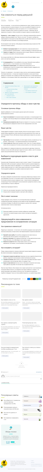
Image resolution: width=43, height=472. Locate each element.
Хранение (26, 419)
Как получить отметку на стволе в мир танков (31, 348)
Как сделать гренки (27, 300)
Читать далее (5, 308)
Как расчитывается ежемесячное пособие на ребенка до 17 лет (10, 348)
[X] (34, 279)
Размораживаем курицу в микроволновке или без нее (11, 408)
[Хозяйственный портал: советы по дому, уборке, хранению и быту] (4, 4)
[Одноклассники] (31, 279)
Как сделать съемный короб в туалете (9, 323)
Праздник (26, 400)
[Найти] (41, 3)
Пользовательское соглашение (36, 465)
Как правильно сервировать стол (11, 418)
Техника (25, 410)
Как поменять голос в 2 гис (8, 300)
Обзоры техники (10, 432)
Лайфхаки (26, 396)
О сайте (32, 460)
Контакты (32, 462)
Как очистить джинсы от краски (10, 413)
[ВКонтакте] (28, 279)
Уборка (25, 414)
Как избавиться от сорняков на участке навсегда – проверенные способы (12, 402)
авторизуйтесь (39, 372)
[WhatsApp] (37, 279)
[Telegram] (40, 279)
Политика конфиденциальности (36, 464)
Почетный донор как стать (29, 323)
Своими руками (27, 405)
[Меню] (13, 6)
